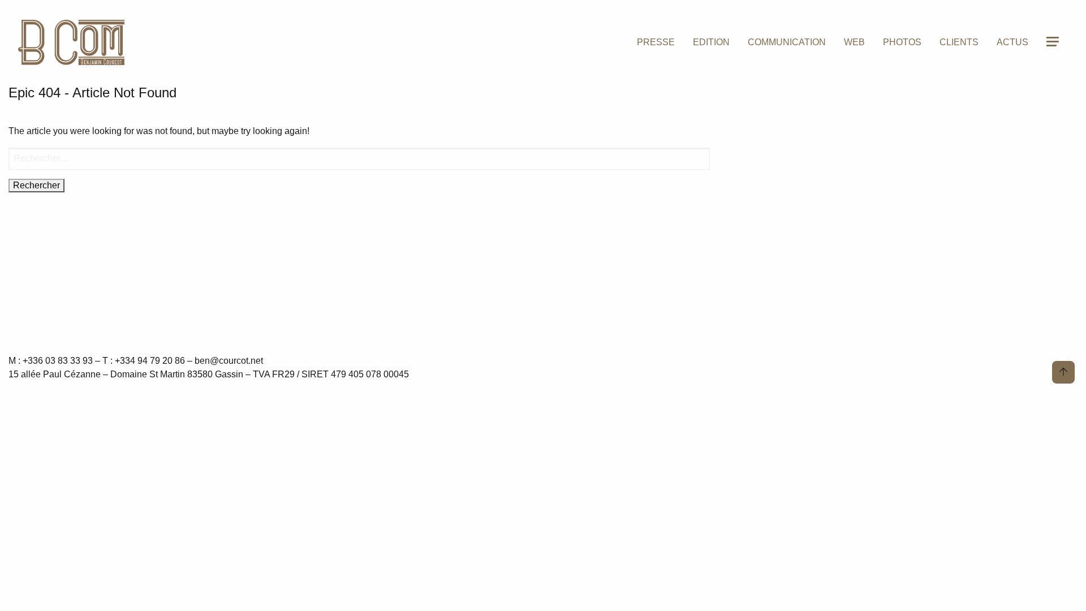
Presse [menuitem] (656, 42)
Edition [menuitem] (711, 42)
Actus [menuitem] (1012, 42)
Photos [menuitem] (902, 42)
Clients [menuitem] (959, 42)
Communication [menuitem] (787, 42)
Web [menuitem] (854, 42)
